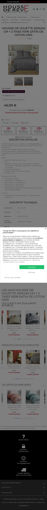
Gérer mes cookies (12, 277)
